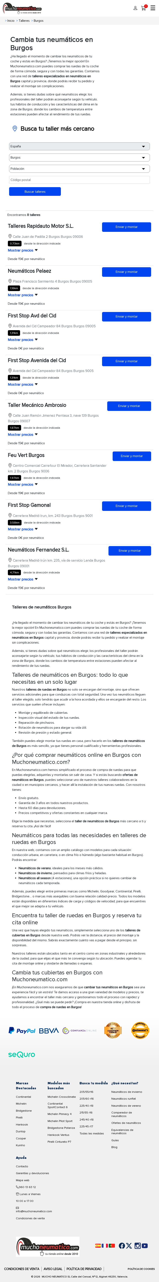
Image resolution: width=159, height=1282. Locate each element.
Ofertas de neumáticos (126, 1123)
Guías (115, 1140)
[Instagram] (133, 1246)
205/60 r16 (87, 1098)
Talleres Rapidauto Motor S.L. (40, 226)
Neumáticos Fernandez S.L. (38, 550)
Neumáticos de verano (126, 1105)
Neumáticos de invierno (126, 1092)
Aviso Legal (53, 1269)
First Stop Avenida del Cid (37, 360)
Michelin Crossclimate (62, 1097)
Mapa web (22, 1180)
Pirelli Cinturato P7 (59, 1142)
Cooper (21, 1138)
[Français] (105, 1246)
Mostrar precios (20, 250)
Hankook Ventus (58, 1135)
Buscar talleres (35, 192)
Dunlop (20, 1131)
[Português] (112, 1246)
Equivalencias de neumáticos (122, 1131)
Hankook (22, 1124)
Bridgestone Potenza (61, 1128)
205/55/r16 (86, 1092)
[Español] (98, 1246)
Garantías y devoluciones (32, 1173)
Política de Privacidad (84, 1269)
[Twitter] (126, 1245)
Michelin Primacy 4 (60, 1114)
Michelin (21, 1103)
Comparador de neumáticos (121, 1114)
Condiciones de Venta (21, 1269)
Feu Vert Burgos (26, 455)
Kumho (20, 1145)
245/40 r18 (87, 1119)
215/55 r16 (86, 1112)
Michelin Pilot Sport (60, 1121)
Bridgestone (24, 1110)
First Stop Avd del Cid (32, 316)
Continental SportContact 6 (58, 1105)
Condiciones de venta (30, 1218)
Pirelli (19, 1117)
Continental (23, 1097)
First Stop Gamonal (29, 505)
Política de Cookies (141, 1269)
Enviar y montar (127, 227)
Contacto (22, 1166)
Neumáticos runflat (123, 1098)
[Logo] (48, 1247)
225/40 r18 (86, 1105)
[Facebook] (119, 1246)
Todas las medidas (92, 1133)
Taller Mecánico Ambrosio (37, 405)
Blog (114, 1147)
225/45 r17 (86, 1126)
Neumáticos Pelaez (29, 271)
